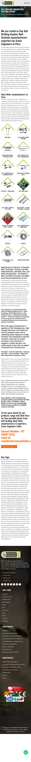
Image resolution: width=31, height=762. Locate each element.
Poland (3, 710)
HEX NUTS (4, 678)
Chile (3, 706)
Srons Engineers (23, 65)
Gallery (21, 729)
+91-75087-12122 (6, 575)
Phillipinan (4, 716)
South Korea (17, 714)
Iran (19, 712)
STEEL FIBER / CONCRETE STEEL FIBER (10, 652)
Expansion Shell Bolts (13, 86)
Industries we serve (6, 599)
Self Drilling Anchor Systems (16, 70)
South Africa (16, 710)
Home (2, 14)
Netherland (19, 718)
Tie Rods (18, 269)
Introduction (5, 594)
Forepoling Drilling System (14, 311)
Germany (11, 706)
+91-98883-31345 (6, 580)
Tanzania (27, 710)
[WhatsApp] (25, 751)
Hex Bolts (26, 399)
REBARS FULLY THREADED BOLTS (9, 644)
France (3, 714)
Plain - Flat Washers (13, 401)
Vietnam (19, 716)
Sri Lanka (24, 716)
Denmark (14, 718)
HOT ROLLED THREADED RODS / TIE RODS (11, 667)
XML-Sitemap (15, 729)
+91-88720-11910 (6, 578)
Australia (13, 704)
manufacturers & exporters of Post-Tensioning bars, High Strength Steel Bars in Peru (15, 327)
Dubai (3, 708)
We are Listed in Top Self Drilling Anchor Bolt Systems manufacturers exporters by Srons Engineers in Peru (14, 37)
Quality (3, 607)
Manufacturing (5, 610)
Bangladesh (4, 718)
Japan (26, 714)
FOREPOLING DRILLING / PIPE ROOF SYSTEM (11, 636)
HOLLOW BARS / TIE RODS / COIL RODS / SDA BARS (13, 664)
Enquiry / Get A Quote (8, 446)
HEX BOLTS (4, 675)
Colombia (25, 706)
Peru (23, 704)
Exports (4, 613)
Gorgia (11, 714)
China (21, 706)
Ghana (3, 712)
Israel (17, 706)
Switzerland (11, 708)
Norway (25, 708)
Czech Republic (9, 710)
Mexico (6, 706)
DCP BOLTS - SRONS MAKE (8, 646)
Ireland (9, 718)
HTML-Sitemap (7, 729)
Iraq (17, 712)
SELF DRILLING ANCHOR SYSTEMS (9, 633)
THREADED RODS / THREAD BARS (9, 661)
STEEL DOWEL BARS (6, 649)
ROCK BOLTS (5, 630)
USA (3, 704)
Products (4, 604)
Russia (22, 714)
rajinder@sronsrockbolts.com (9, 572)
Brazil (26, 704)
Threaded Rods (8, 298)
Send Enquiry (5, 621)
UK (9, 704)
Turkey (6, 708)
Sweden (7, 714)
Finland (21, 708)
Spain (26, 712)
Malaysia (9, 716)
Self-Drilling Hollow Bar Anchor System (12, 47)
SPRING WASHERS (6, 672)
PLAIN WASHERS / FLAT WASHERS (10, 669)
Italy (15, 706)
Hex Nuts (4, 401)
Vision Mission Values (7, 596)
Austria (16, 708)
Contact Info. (5, 618)
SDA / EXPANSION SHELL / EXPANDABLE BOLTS (12, 641)
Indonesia (14, 716)
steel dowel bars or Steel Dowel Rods (16, 301)
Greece (22, 712)
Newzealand (19, 704)
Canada (6, 704)
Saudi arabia (8, 712)
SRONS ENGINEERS (14, 727)
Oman (13, 712)
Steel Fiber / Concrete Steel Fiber (11, 352)
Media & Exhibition (6, 602)
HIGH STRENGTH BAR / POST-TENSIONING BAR (12, 638)
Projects (4, 615)
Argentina (22, 710)
